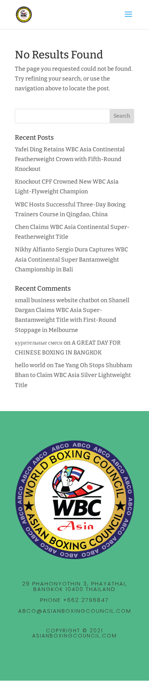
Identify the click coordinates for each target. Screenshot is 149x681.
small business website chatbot (57, 300)
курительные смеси (39, 342)
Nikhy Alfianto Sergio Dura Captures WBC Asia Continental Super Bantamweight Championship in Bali (71, 259)
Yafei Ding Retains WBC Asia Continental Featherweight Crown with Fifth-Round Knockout (70, 159)
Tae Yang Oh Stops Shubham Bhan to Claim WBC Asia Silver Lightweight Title (73, 375)
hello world (30, 365)
